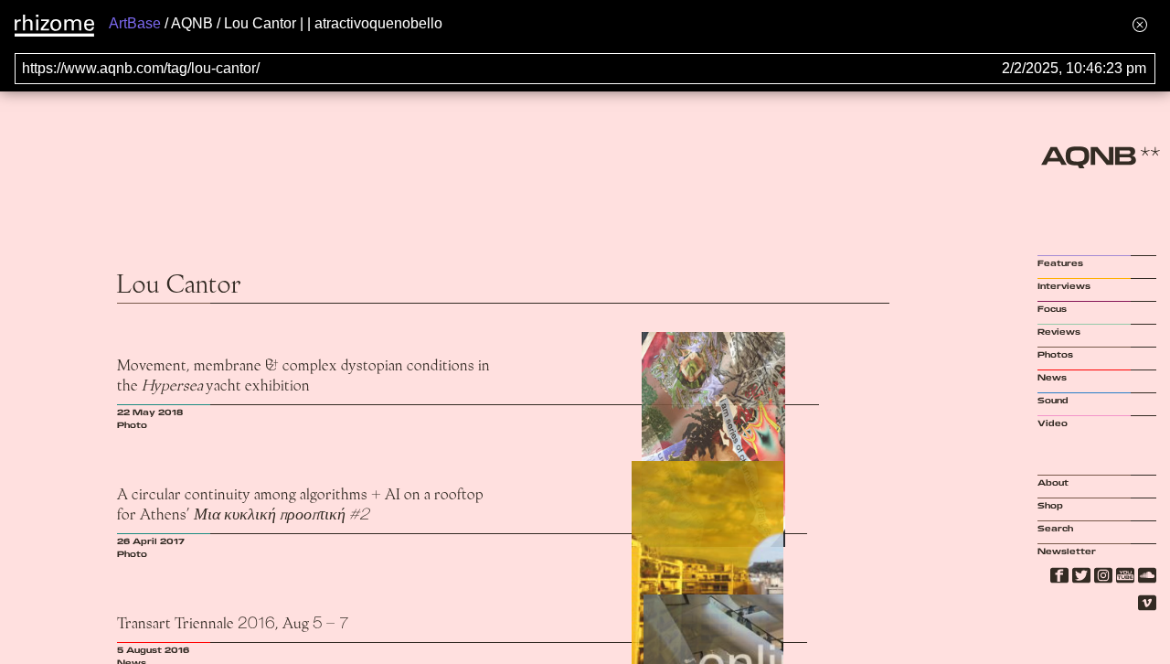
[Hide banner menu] (1139, 24)
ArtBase (135, 23)
